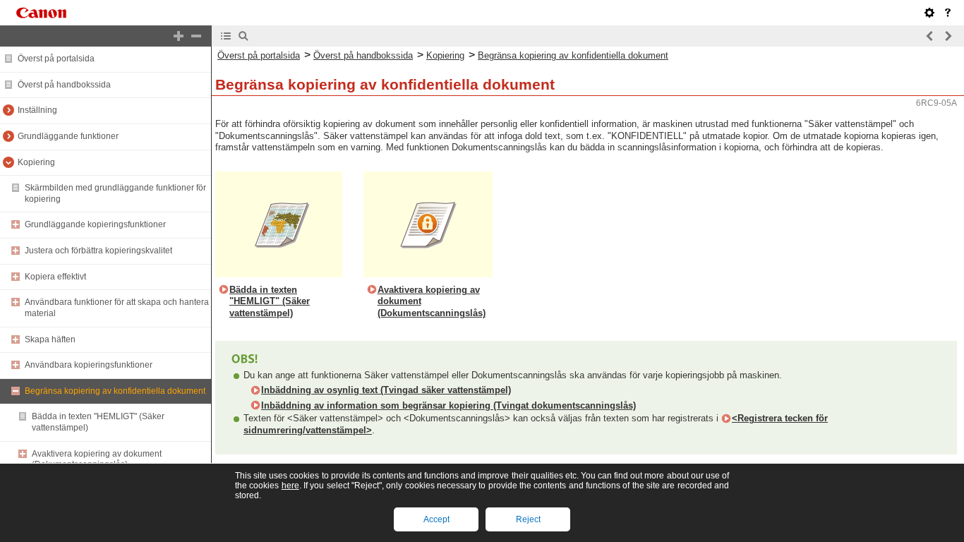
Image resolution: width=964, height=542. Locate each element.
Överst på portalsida (56, 59)
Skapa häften (50, 339)
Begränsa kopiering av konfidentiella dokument (115, 391)
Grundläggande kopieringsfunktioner (95, 224)
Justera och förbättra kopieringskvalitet (98, 250)
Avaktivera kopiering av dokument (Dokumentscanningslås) (97, 459)
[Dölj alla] (196, 36)
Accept (436, 519)
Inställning (37, 110)
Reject (528, 519)
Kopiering (36, 162)
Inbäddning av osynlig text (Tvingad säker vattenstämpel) (386, 390)
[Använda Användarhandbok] (948, 12)
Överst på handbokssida (64, 85)
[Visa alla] (178, 36)
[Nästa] (948, 36)
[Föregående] (930, 36)
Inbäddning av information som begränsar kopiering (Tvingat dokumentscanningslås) (448, 405)
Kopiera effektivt (55, 277)
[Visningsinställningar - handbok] (929, 12)
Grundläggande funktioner (68, 136)
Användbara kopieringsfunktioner (88, 365)
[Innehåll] (226, 36)
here (290, 485)
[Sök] (243, 36)
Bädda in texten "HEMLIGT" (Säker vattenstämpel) (269, 301)
